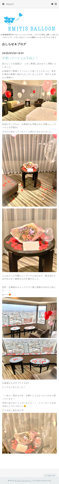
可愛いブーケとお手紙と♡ (20, 58)
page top (51, 475)
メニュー (9, 4)
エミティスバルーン (23, 480)
